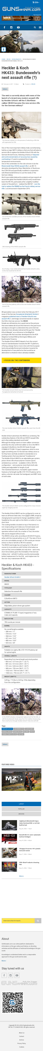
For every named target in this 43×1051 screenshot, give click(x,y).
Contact (21, 1036)
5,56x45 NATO (29, 729)
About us (21, 1033)
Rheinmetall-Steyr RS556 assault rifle (15, 166)
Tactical (21, 734)
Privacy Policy (21, 1043)
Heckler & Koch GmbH (12, 577)
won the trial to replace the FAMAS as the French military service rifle (21, 186)
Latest (25, 804)
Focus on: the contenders (17, 360)
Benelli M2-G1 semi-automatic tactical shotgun (30, 836)
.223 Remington (19, 729)
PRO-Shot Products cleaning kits (29, 863)
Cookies (21, 1047)
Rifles (33, 84)
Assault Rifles (7, 731)
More (21, 876)
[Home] (21, 8)
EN (36, 2)
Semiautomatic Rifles (9, 734)
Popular (21, 809)
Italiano (5, 89)
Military (26, 731)
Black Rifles (17, 731)
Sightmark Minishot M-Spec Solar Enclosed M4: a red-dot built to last (29, 823)
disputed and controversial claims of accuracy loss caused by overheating (20, 157)
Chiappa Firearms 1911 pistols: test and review (30, 849)
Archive (21, 814)
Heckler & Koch (7, 729)
